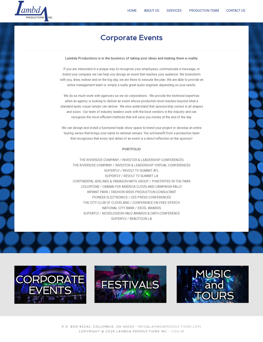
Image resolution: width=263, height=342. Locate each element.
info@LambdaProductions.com (169, 326)
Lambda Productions (45, 11)
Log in (178, 331)
